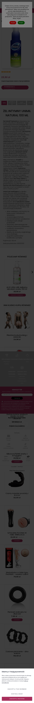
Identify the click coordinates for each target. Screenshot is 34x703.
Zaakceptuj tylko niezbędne (17, 689)
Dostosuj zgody (17, 694)
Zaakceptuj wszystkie (17, 699)
